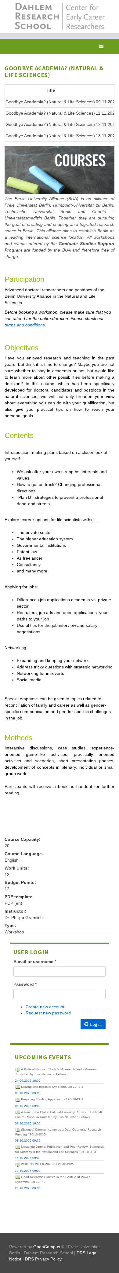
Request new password (48, 1012)
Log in (95, 1024)
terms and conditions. (25, 324)
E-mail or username (34, 961)
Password (25, 984)
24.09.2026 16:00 (28, 1080)
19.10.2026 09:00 (28, 1170)
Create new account (45, 1006)
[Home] (59, 16)
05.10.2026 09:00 (28, 1093)
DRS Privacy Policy (43, 1258)
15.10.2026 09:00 (28, 1158)
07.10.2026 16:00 (28, 1123)
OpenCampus (46, 1246)
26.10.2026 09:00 (28, 1188)
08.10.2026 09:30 (28, 1140)
